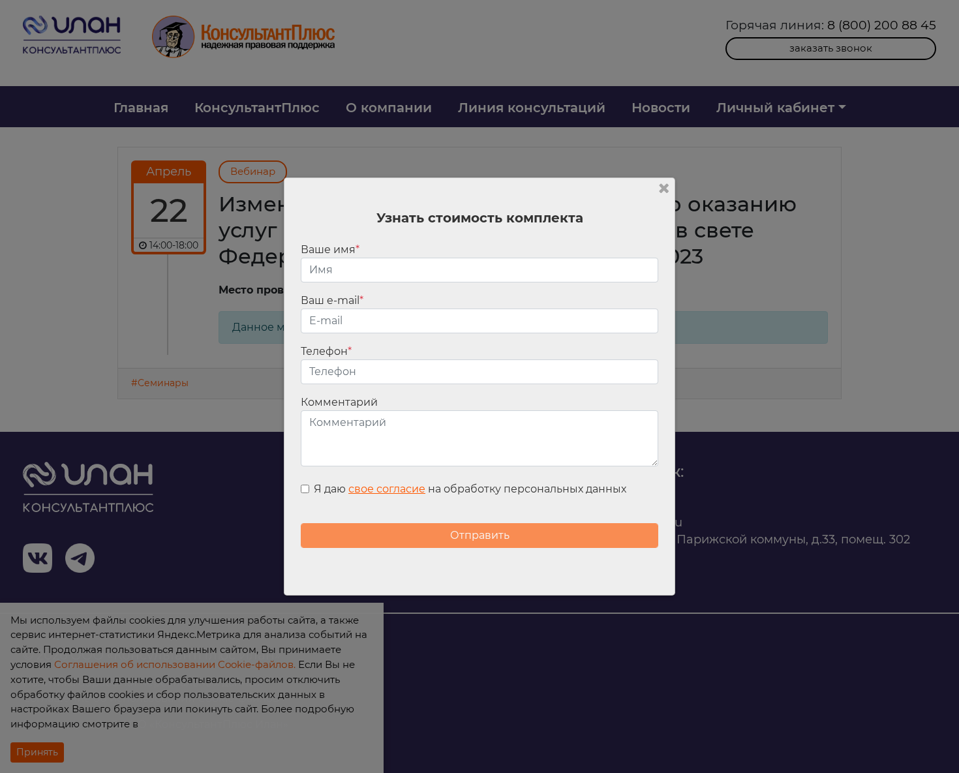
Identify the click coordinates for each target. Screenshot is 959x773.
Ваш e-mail (332, 300)
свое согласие (386, 489)
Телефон (326, 351)
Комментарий (339, 402)
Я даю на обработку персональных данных (470, 489)
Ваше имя (330, 249)
